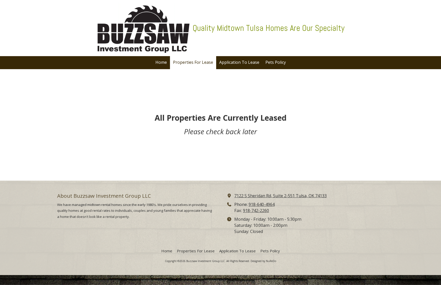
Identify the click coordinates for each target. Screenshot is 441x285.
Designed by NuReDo (263, 261)
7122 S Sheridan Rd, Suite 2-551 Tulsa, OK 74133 (280, 196)
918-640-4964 (262, 204)
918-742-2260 (256, 210)
